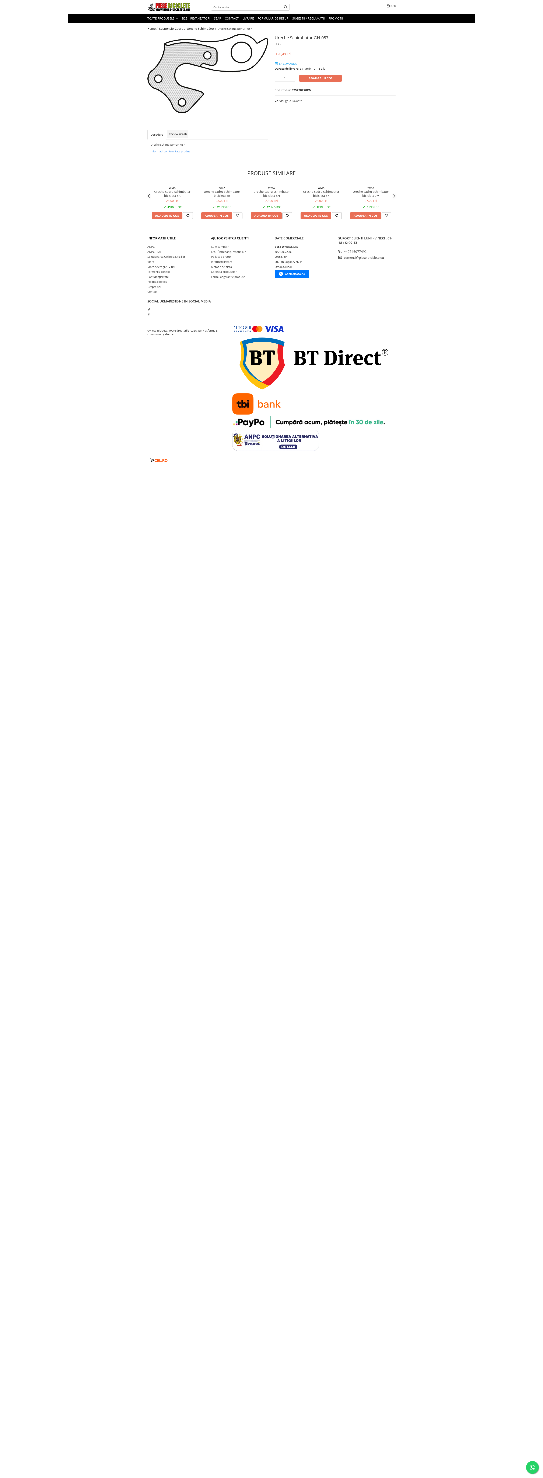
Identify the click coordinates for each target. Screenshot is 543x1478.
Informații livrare (221, 262)
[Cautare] (286, 7)
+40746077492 (355, 251)
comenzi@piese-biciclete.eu (363, 257)
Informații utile (161, 238)
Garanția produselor (224, 272)
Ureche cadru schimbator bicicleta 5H (271, 194)
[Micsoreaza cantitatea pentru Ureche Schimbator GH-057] (278, 78)
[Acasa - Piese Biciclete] (168, 7)
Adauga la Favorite (290, 101)
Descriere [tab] (157, 134)
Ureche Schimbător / (202, 29)
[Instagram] (148, 315)
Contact (232, 18)
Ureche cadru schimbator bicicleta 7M (371, 194)
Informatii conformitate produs (170, 151)
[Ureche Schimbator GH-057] (207, 73)
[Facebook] (148, 310)
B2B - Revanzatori (196, 18)
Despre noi (154, 287)
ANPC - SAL (154, 252)
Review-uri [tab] (178, 134)
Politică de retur (221, 257)
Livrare (248, 18)
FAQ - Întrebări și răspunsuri (228, 252)
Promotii (336, 18)
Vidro (150, 262)
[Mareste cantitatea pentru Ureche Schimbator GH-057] (292, 78)
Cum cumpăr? (220, 247)
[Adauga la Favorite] (188, 215)
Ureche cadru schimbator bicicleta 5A (172, 194)
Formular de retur (273, 18)
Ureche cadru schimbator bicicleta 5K (321, 194)
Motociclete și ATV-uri (161, 267)
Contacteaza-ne (295, 274)
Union (278, 44)
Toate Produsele (161, 18)
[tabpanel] (207, 73)
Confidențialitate (158, 277)
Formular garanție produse (228, 277)
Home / (152, 29)
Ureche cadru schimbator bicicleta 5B (222, 194)
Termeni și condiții (158, 272)
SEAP (217, 18)
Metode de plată (221, 267)
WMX (172, 188)
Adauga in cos (321, 78)
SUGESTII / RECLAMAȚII (308, 18)
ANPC (151, 247)
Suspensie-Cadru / (172, 29)
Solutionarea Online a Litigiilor (166, 257)
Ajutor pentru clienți (230, 238)
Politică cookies (157, 282)
